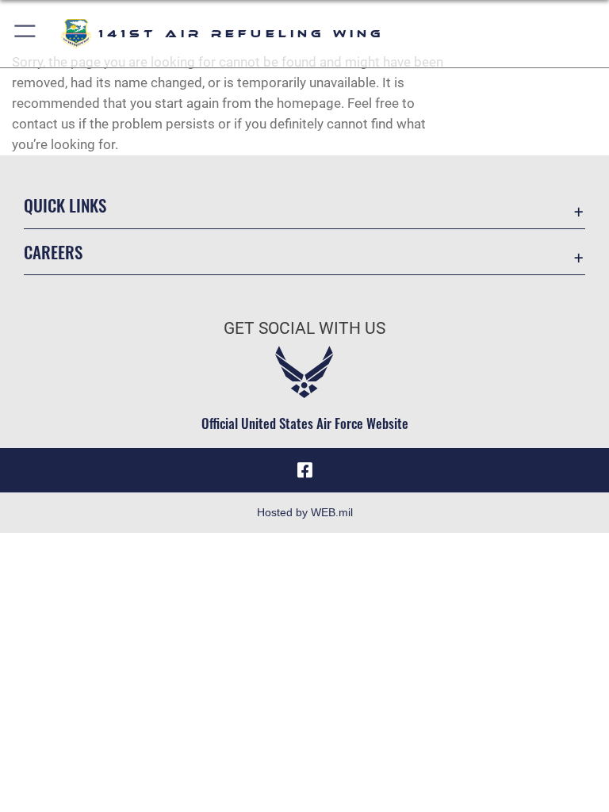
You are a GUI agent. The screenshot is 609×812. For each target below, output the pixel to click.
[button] (26, 33)
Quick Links (65, 205)
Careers (53, 251)
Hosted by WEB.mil (305, 512)
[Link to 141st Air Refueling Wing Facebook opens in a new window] (304, 470)
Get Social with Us (304, 328)
